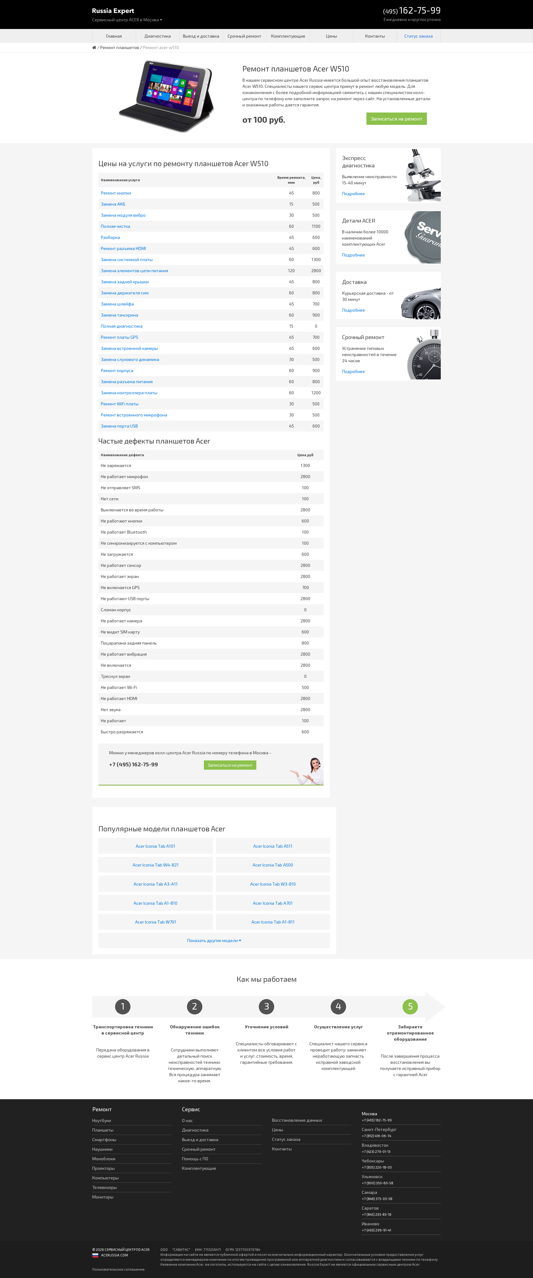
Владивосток (375, 1145)
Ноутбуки (101, 1120)
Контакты (375, 36)
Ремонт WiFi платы (119, 403)
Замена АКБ (113, 204)
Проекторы (103, 1168)
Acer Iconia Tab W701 (155, 921)
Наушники (102, 1149)
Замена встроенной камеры (129, 348)
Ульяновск (372, 1176)
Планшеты (103, 1130)
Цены (331, 36)
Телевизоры (104, 1187)
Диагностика (157, 36)
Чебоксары (373, 1160)
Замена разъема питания (127, 381)
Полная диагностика (122, 326)
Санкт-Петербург (379, 1129)
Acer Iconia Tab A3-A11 (156, 884)
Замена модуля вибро (123, 215)
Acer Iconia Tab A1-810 (155, 903)
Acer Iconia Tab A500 (273, 864)
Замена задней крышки (125, 281)
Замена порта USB (119, 425)
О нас (187, 1120)
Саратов (370, 1207)
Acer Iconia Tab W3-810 (273, 884)
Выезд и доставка (201, 36)
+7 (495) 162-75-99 (133, 764)
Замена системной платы (127, 259)
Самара (369, 1192)
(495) (412, 10)
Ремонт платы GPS (119, 337)
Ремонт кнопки (116, 192)
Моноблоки (103, 1158)
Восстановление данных (297, 1120)
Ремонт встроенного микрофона (134, 414)
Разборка (110, 237)
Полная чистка (115, 226)
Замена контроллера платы (129, 392)
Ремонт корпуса (117, 370)
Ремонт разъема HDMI (123, 248)
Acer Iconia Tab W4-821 (156, 864)
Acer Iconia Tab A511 (272, 846)
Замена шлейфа (117, 303)
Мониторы (103, 1196)
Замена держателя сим (125, 292)
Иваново (370, 1223)
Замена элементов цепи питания (134, 270)
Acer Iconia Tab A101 (155, 846)
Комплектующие (288, 36)
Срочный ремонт (244, 36)
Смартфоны (104, 1139)
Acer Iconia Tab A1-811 (273, 921)
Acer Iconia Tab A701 (273, 903)
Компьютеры (105, 1177)
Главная (114, 36)
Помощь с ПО (195, 1158)
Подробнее (353, 193)
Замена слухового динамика (130, 359)
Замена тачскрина (119, 314)
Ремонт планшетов (119, 47)
